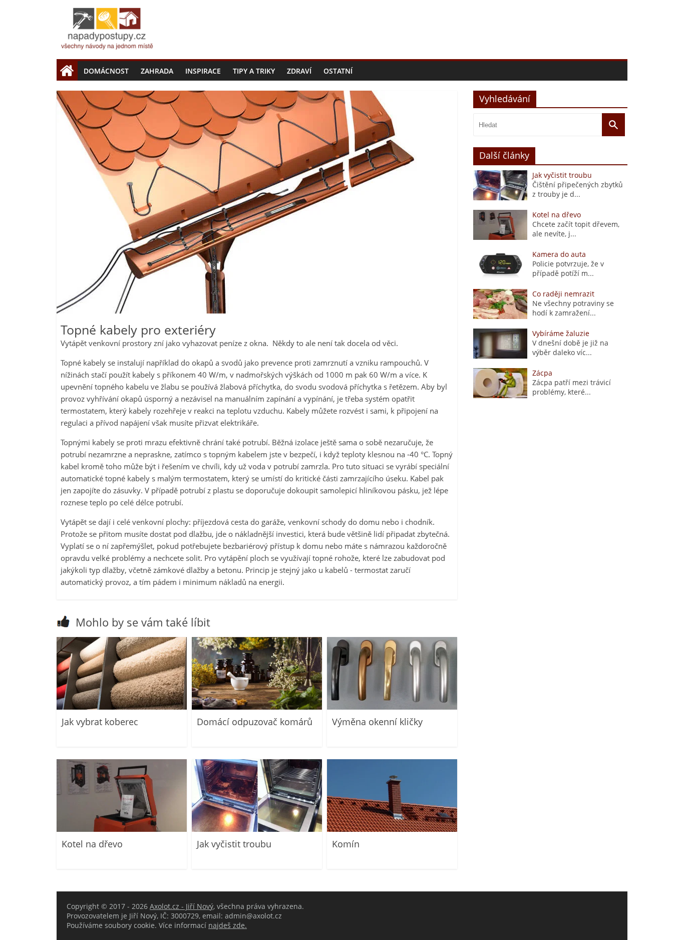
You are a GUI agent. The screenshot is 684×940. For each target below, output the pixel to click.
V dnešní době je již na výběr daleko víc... (570, 347)
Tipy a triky (254, 71)
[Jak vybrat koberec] (122, 707)
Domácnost (106, 71)
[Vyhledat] (613, 125)
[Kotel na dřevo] (122, 829)
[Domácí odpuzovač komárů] (257, 707)
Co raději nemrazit (563, 293)
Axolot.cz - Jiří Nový (181, 906)
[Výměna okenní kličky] (392, 707)
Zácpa (542, 373)
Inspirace (203, 71)
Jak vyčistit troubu (234, 844)
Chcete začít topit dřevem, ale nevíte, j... (575, 228)
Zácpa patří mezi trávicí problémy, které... (571, 387)
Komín (346, 844)
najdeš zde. (227, 925)
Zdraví (299, 71)
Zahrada (157, 71)
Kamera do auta (559, 254)
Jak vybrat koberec (100, 722)
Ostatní (338, 71)
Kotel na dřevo (92, 844)
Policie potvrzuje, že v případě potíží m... (568, 268)
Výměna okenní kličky (377, 722)
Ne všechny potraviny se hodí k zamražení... (573, 308)
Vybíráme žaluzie (560, 333)
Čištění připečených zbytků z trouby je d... (577, 189)
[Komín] (392, 829)
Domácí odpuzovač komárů (254, 722)
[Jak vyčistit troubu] (257, 829)
